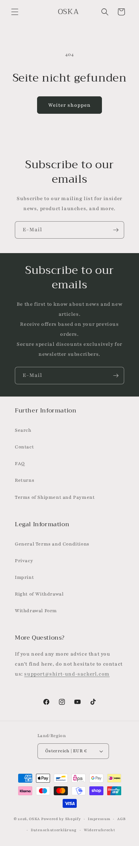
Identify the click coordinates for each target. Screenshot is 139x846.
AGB (121, 818)
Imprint (24, 577)
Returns (24, 480)
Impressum (99, 818)
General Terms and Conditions (52, 544)
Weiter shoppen (69, 105)
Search (23, 430)
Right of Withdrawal (39, 594)
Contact (24, 447)
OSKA (34, 818)
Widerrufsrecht (99, 829)
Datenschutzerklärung (54, 829)
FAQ (20, 464)
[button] (15, 12)
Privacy (24, 561)
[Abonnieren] (115, 230)
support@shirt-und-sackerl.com (66, 674)
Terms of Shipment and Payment (55, 497)
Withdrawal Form (36, 611)
